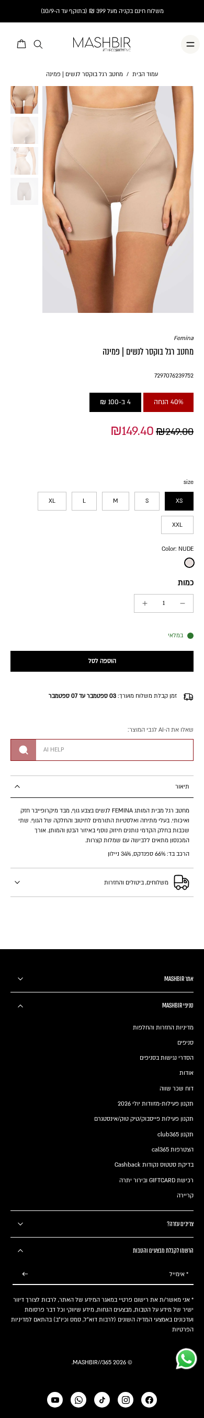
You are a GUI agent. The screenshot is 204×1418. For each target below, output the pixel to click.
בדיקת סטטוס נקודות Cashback (154, 1165)
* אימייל (178, 1274)
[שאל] (23, 750)
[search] (38, 44)
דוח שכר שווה (177, 1089)
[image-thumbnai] (24, 100)
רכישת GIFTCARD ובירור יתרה (156, 1180)
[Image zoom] (118, 199)
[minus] (182, 603)
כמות (186, 583)
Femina (184, 338)
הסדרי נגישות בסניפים (167, 1058)
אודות (186, 1073)
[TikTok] (102, 1400)
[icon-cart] (21, 44)
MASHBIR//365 (92, 1362)
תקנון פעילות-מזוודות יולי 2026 (156, 1104)
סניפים (185, 1043)
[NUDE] (189, 563)
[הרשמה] (25, 1274)
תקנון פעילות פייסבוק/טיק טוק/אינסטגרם (144, 1119)
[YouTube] (55, 1400)
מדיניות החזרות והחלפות (163, 1028)
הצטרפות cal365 (173, 1150)
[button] (102, 661)
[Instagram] (125, 1400)
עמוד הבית (145, 74)
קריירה (185, 1195)
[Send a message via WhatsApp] (186, 1359)
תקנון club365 (175, 1134)
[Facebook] (149, 1400)
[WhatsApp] (78, 1400)
